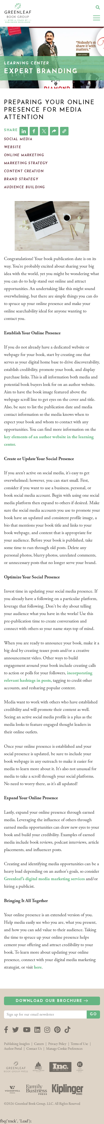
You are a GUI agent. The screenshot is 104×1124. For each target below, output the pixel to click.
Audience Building (24, 187)
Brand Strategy (21, 179)
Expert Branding (41, 71)
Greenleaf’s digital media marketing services (44, 879)
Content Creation (24, 171)
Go (93, 1014)
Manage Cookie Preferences (64, 1049)
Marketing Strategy (26, 163)
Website (12, 147)
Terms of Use (79, 1044)
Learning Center (26, 63)
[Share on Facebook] (34, 131)
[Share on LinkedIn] (23, 131)
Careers (39, 1044)
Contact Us (34, 1049)
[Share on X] (44, 131)
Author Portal (13, 1049)
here (38, 967)
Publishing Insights (17, 1044)
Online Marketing (24, 155)
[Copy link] (64, 131)
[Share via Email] (54, 131)
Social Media (18, 139)
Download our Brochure (49, 1001)
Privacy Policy (57, 1044)
